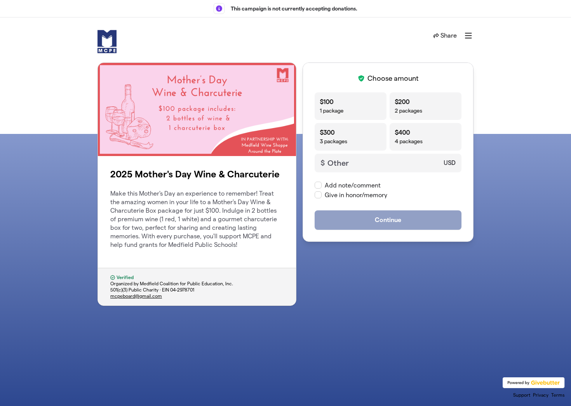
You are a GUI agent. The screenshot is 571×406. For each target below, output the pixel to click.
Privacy (540, 394)
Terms (558, 394)
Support (521, 394)
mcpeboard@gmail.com (136, 295)
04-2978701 (182, 289)
